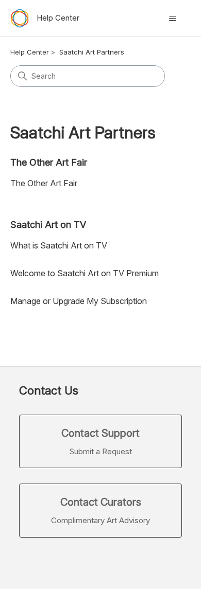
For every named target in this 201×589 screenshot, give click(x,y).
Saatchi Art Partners (91, 52)
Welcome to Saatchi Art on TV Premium (84, 273)
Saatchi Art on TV (48, 224)
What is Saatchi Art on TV (58, 245)
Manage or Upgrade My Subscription (78, 301)
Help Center (29, 52)
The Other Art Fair (48, 162)
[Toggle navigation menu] (173, 18)
